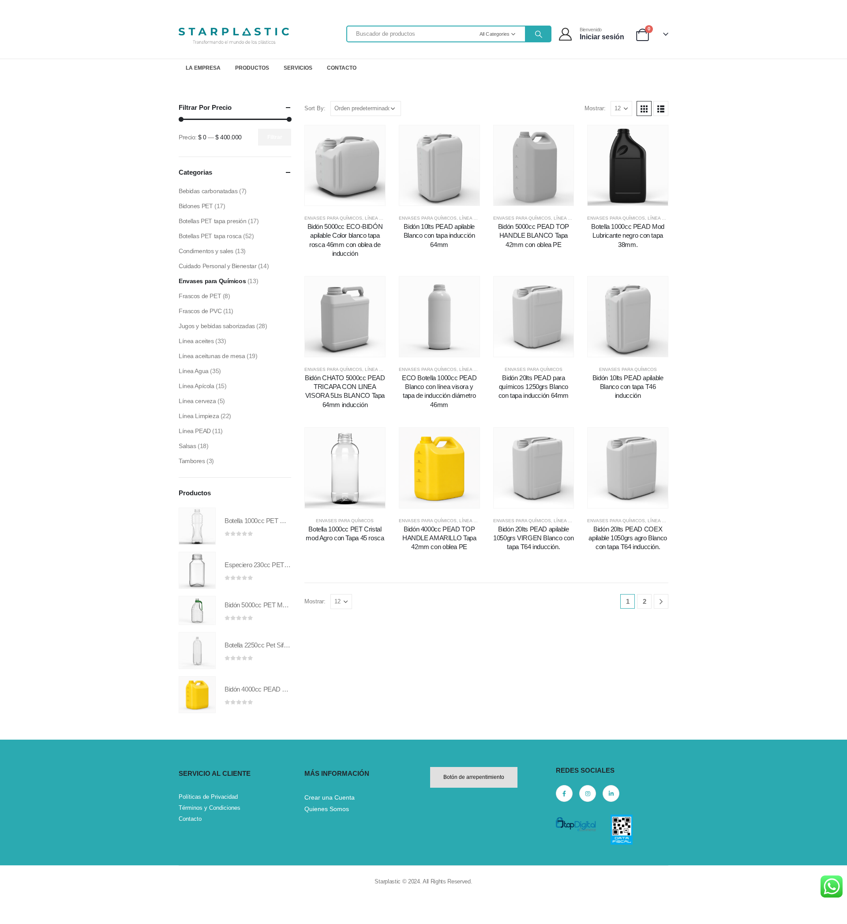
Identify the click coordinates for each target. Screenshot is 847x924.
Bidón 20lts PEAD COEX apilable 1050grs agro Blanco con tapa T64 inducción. (627, 538)
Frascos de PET (200, 295)
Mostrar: (595, 108)
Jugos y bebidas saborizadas (217, 325)
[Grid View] (644, 108)
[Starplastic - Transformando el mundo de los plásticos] (234, 36)
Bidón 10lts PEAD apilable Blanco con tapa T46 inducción (627, 387)
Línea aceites (196, 340)
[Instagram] (587, 793)
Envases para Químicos (333, 218)
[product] (197, 526)
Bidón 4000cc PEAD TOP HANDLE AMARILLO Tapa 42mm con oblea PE (439, 538)
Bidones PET (196, 205)
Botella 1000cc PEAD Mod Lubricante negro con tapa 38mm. (627, 235)
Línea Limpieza (571, 218)
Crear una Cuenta (329, 797)
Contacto (341, 68)
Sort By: (315, 108)
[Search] (538, 33)
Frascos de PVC (200, 310)
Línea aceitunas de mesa (212, 355)
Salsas (187, 445)
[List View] (660, 108)
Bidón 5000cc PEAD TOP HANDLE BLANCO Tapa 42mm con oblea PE (533, 235)
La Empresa (203, 68)
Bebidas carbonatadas (208, 191)
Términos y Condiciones (209, 807)
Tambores (192, 460)
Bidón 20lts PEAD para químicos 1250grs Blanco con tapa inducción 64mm (533, 387)
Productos (252, 68)
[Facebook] (564, 793)
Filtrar (274, 137)
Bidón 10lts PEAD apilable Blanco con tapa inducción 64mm (439, 235)
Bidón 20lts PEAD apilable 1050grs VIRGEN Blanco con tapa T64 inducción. (533, 538)
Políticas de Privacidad (208, 796)
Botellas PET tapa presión (213, 220)
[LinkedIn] (611, 793)
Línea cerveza (197, 400)
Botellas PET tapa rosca (210, 235)
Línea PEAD (378, 218)
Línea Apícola (196, 385)
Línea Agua (194, 370)
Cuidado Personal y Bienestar (217, 265)
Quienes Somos (326, 808)
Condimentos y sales (206, 250)
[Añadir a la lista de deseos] (324, 165)
